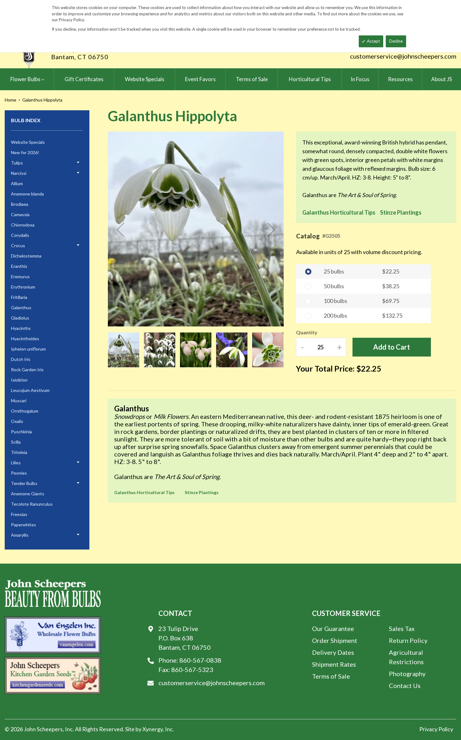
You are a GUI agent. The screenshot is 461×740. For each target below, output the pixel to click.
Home (10, 99)
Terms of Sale (331, 676)
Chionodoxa (22, 224)
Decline (396, 41)
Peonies (19, 473)
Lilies (16, 462)
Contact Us (405, 685)
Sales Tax (402, 628)
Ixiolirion (19, 380)
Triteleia (19, 452)
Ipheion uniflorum (28, 349)
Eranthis (19, 266)
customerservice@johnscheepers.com (403, 56)
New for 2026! (25, 152)
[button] (120, 230)
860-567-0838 (200, 660)
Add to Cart (391, 347)
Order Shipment (334, 640)
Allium (17, 183)
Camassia (20, 214)
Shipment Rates (334, 664)
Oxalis (17, 421)
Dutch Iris (20, 359)
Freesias (19, 514)
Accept (373, 41)
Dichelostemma (26, 255)
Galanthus (21, 307)
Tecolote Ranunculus (32, 504)
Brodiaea (19, 204)
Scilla (16, 442)
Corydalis (20, 235)
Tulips (17, 162)
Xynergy (152, 729)
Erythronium (23, 286)
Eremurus (20, 276)
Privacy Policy (436, 729)
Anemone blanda (27, 193)
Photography (407, 673)
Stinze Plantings (400, 212)
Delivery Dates (333, 652)
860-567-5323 (192, 669)
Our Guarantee (333, 628)
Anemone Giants (27, 493)
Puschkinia (21, 431)
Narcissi (18, 173)
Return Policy (408, 640)
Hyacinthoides (25, 338)
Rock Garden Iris (27, 369)
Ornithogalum (24, 411)
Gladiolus (20, 317)
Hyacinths (21, 328)
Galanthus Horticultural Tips (338, 212)
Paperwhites (23, 524)
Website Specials (28, 142)
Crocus (18, 245)
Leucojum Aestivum (30, 390)
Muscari (18, 400)
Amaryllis (20, 535)
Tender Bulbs (24, 483)
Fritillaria (19, 297)
